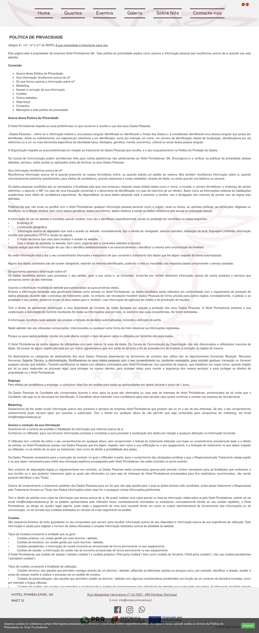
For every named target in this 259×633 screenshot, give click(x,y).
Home (44, 13)
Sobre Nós (167, 13)
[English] (247, 4)
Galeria (134, 13)
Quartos (73, 13)
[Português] (243, 4)
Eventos (104, 13)
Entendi (248, 625)
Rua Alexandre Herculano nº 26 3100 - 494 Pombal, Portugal (132, 594)
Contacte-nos (207, 13)
